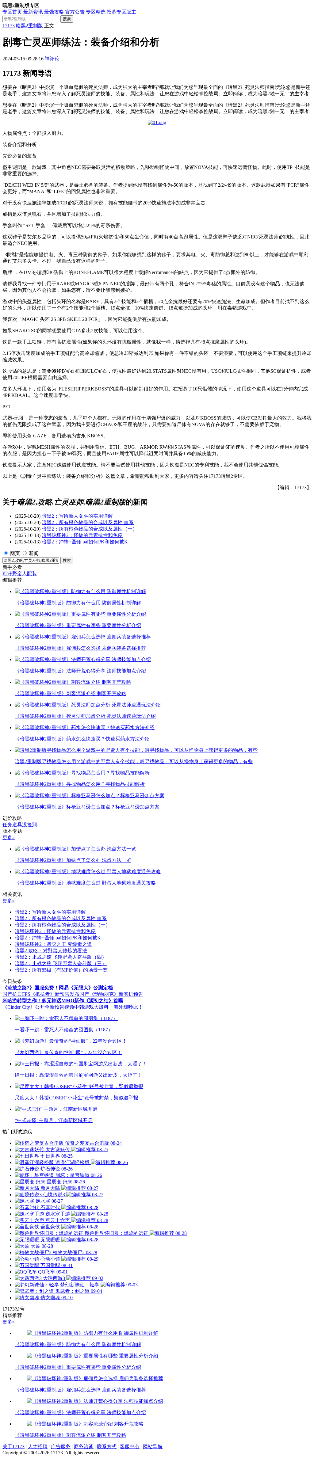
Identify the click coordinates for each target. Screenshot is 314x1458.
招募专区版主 (121, 11)
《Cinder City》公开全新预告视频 (38, 1007)
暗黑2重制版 (29, 25)
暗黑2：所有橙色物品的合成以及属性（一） (89, 528)
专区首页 (12, 11)
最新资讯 (33, 11)
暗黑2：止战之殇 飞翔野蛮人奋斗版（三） (61, 963)
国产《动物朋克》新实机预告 (111, 994)
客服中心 (130, 1446)
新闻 (34, 553)
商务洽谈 (84, 1446)
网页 (15, 553)
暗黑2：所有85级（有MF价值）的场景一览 (61, 970)
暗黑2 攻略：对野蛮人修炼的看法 (51, 950)
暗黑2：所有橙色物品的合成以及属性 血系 (88, 522)
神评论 (52, 58)
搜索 (67, 19)
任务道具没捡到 (19, 824)
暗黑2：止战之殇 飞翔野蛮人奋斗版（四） (61, 957)
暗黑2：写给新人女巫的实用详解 (77, 516)
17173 (8, 25)
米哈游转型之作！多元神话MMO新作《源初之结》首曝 (62, 1000)
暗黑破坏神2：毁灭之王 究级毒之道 (53, 944)
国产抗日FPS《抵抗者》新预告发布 (40, 994)
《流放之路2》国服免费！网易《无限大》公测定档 (57, 987)
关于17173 (13, 1446)
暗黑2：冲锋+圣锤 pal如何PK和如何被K (85, 541)
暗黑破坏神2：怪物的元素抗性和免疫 (82, 535)
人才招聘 (38, 1446)
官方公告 (75, 11)
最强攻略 (54, 11)
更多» (8, 837)
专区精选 (95, 11)
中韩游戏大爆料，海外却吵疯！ (108, 1007)
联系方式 (107, 1446)
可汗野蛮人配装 (19, 573)
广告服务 (61, 1446)
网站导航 (153, 1446)
